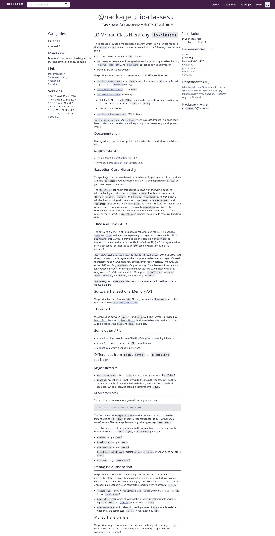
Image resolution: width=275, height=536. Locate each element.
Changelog (54, 80)
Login (259, 4)
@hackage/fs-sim (191, 87)
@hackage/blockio (192, 90)
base (184, 61)
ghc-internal (188, 68)
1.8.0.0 (51, 110)
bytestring (187, 64)
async (185, 57)
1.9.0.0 (51, 103)
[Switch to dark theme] (267, 4)
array (185, 54)
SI (114, 238)
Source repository (58, 77)
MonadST (102, 343)
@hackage (114, 16)
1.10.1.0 (52, 96)
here (96, 144)
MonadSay (102, 347)
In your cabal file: (191, 38)
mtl (184, 71)
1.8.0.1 (51, 106)
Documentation (56, 73)
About (215, 4)
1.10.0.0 (52, 99)
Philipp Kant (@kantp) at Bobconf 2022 (117, 158)
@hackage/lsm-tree (192, 93)
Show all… (53, 116)
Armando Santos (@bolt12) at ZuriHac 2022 (120, 162)
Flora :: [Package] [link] (14, 3)
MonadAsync (128, 320)
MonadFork (100, 320)
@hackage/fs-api (212, 90)
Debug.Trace (146, 338)
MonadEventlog (105, 338)
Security (52, 84)
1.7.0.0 (51, 113)
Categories (230, 4)
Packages (246, 4)
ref (164, 380)
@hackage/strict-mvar (214, 87)
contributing (113, 532)
